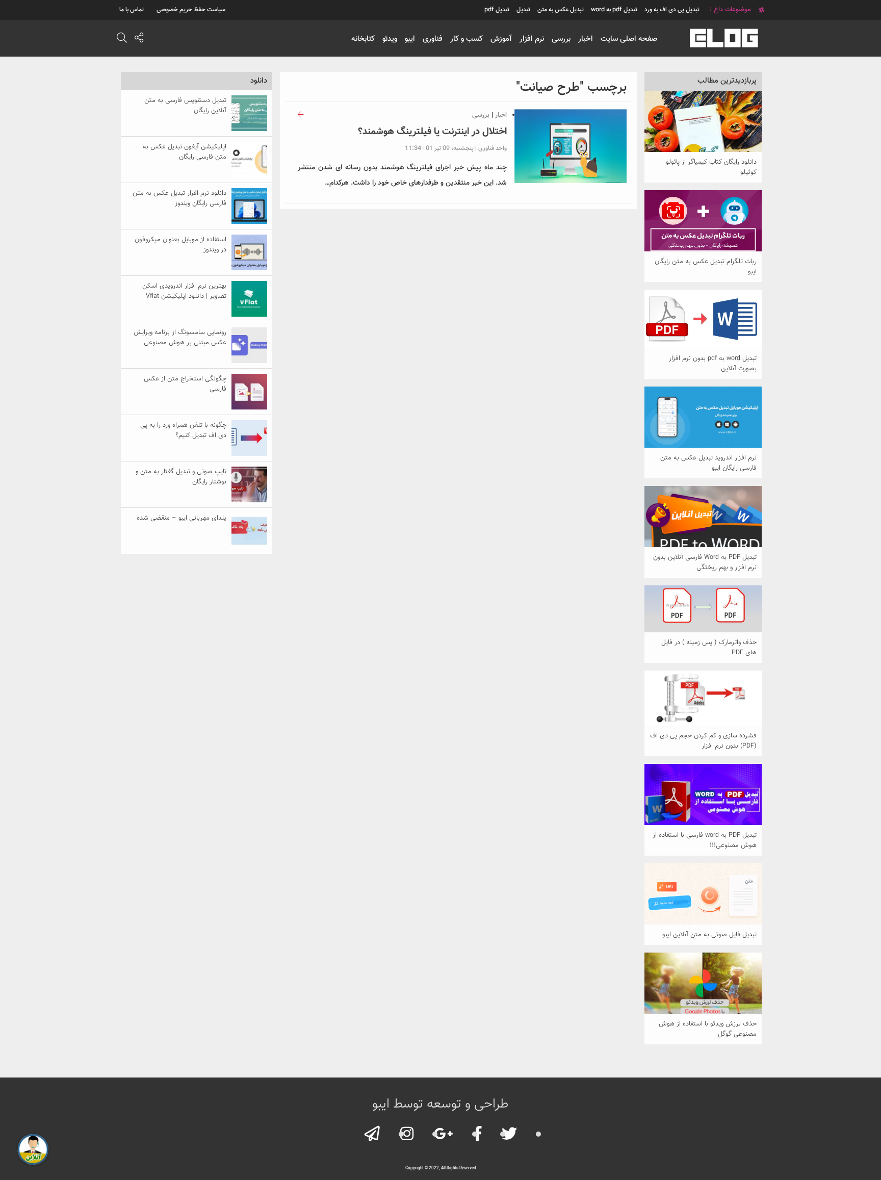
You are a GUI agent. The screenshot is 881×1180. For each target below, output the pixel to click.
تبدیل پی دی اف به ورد (671, 9)
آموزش (501, 39)
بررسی (561, 39)
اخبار (585, 39)
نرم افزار (532, 39)
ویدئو (389, 39)
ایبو (410, 39)
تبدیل (523, 9)
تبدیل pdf (496, 9)
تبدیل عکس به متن (560, 9)
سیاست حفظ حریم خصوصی (191, 9)
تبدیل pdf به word (614, 9)
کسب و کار (466, 39)
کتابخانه (363, 39)
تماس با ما (131, 9)
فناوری (433, 39)
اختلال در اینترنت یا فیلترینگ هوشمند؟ (432, 131)
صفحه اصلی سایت (629, 39)
